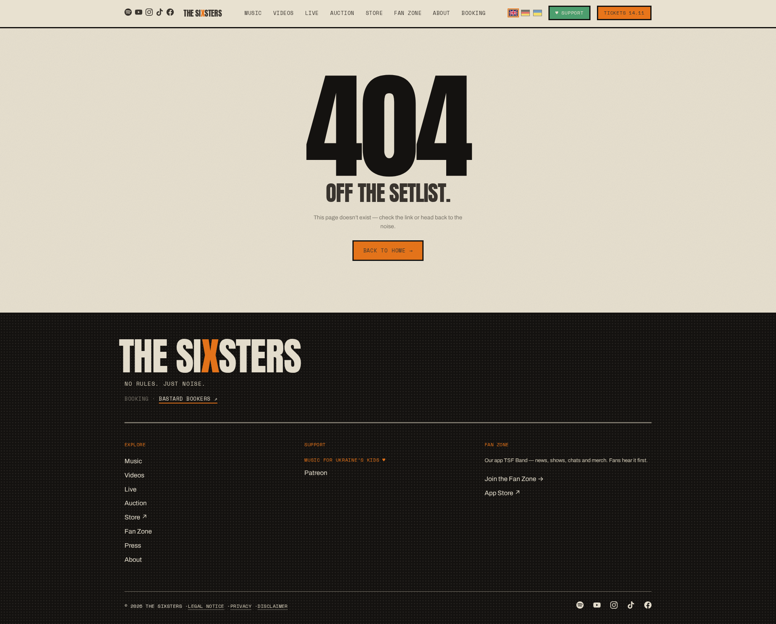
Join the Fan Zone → (514, 478)
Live (312, 13)
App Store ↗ (503, 493)
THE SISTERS (202, 13)
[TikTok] (159, 12)
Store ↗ (136, 517)
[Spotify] (128, 12)
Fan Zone (408, 13)
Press (132, 545)
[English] (513, 13)
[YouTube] (138, 12)
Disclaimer (272, 606)
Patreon (315, 472)
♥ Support (569, 12)
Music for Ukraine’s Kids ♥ (345, 459)
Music (253, 13)
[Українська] (537, 13)
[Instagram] (149, 12)
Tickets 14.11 (624, 12)
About (441, 13)
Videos (283, 13)
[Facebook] (170, 12)
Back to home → (388, 250)
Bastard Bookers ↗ (188, 399)
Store (374, 13)
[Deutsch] (525, 13)
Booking (474, 13)
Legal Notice (206, 606)
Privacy (240, 606)
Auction (342, 13)
